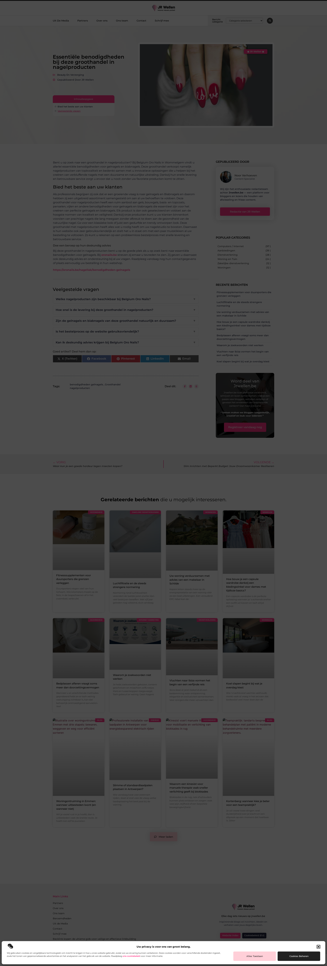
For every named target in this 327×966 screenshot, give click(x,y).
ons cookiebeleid (131, 956)
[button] (318, 946)
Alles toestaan (254, 956)
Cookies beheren (299, 956)
